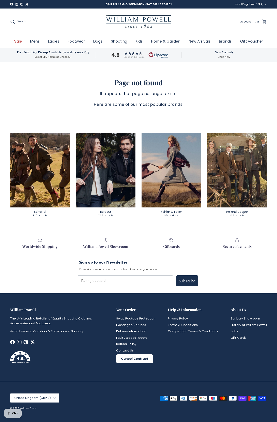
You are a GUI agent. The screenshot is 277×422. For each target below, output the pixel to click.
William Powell (28, 408)
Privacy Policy (178, 318)
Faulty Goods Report (131, 337)
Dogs (98, 41)
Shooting (119, 41)
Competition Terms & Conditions (193, 331)
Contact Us (125, 350)
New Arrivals (200, 41)
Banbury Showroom (245, 318)
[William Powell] (138, 22)
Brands (225, 41)
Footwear (76, 41)
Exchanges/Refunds (131, 325)
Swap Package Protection (135, 318)
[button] (138, 54)
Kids (139, 41)
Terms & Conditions (183, 325)
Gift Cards (238, 337)
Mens (35, 41)
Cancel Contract (134, 359)
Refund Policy (126, 344)
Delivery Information (131, 331)
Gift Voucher (251, 41)
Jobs (234, 331)
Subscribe (187, 281)
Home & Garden (165, 41)
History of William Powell (249, 325)
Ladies (53, 41)
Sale (18, 41)
